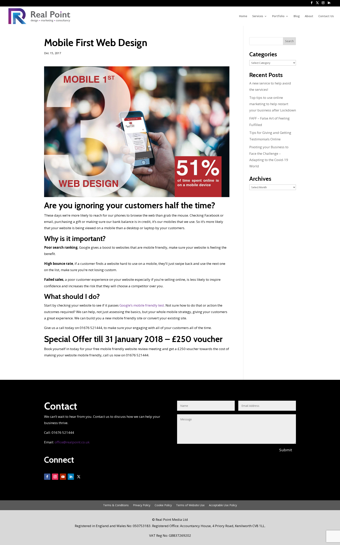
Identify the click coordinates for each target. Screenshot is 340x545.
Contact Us (326, 16)
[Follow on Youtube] (63, 477)
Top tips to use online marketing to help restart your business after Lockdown (272, 104)
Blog (297, 16)
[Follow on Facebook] (47, 477)
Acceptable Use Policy (223, 505)
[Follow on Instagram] (55, 477)
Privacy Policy (141, 505)
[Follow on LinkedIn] (71, 477)
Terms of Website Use (190, 505)
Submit (285, 449)
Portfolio (278, 16)
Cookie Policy (163, 505)
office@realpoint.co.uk (72, 442)
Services (257, 16)
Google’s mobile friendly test (141, 305)
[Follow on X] (79, 477)
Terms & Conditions (116, 505)
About (309, 16)
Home (243, 16)
